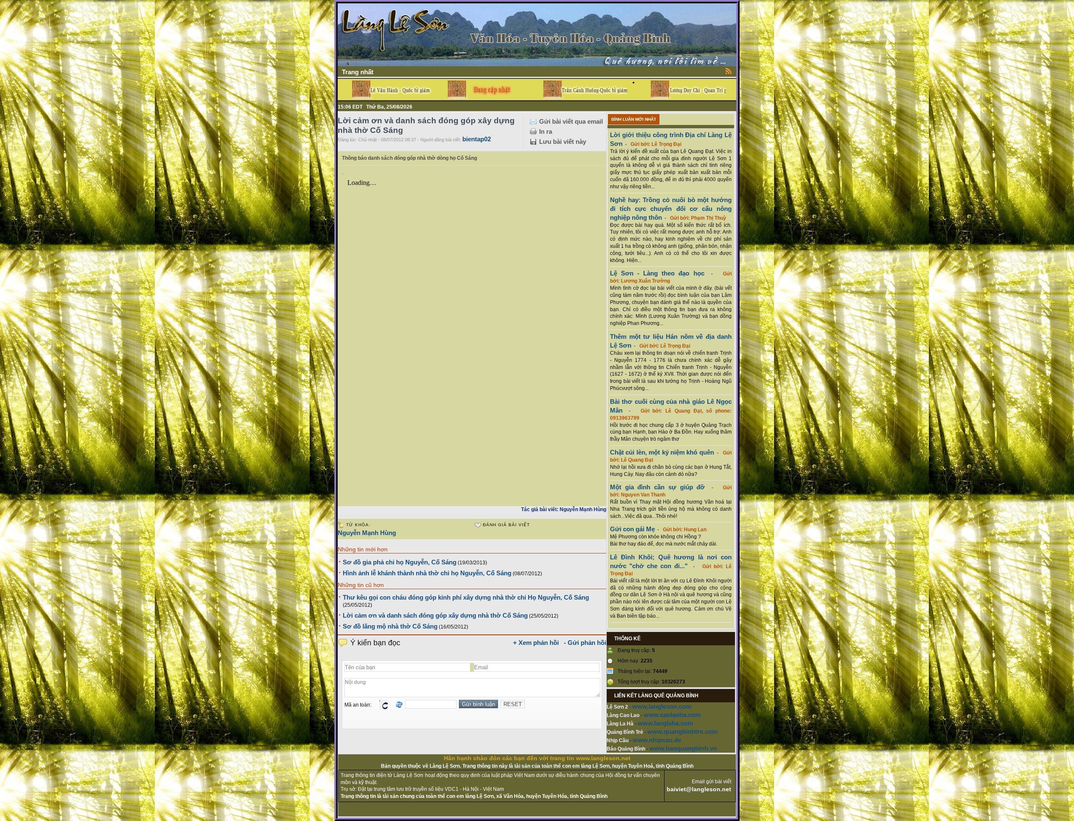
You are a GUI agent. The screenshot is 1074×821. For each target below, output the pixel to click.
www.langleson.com (661, 706)
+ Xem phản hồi (536, 642)
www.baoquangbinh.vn (683, 748)
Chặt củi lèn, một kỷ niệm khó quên (662, 452)
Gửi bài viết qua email (571, 121)
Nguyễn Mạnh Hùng (367, 532)
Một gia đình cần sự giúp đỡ (657, 487)
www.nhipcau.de (657, 739)
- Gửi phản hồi (585, 642)
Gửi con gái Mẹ (632, 529)
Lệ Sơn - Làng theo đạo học (657, 273)
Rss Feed (728, 71)
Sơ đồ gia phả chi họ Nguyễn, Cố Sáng (399, 562)
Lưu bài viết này (562, 141)
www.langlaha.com (665, 723)
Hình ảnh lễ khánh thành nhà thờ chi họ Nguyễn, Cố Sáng (427, 573)
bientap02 (476, 139)
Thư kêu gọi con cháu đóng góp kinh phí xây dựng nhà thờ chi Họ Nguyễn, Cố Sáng (466, 597)
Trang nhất (357, 71)
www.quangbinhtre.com (682, 731)
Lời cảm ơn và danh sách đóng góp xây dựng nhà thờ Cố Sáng (435, 615)
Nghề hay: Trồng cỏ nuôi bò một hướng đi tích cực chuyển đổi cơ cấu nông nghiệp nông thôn (671, 208)
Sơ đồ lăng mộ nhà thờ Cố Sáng (390, 626)
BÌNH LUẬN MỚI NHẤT (633, 119)
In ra (545, 131)
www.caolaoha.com (672, 714)
